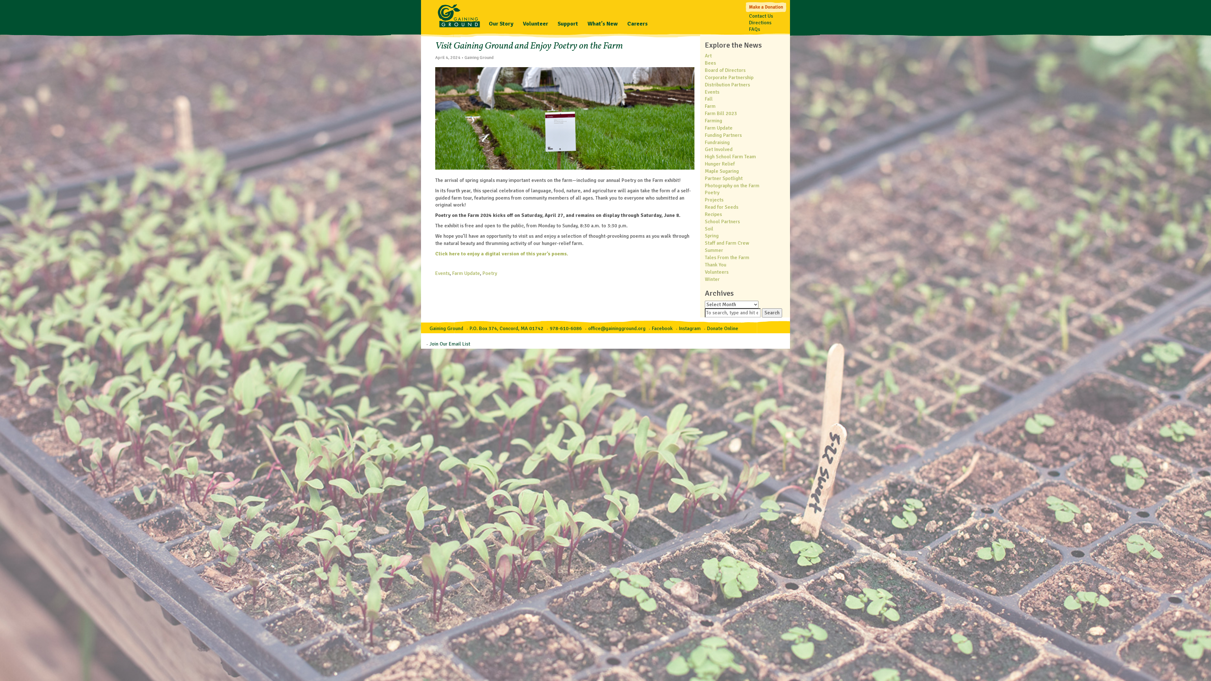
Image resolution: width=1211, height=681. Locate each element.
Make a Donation (766, 6)
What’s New (603, 23)
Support (568, 23)
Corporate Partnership (729, 77)
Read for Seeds (721, 207)
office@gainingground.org (617, 328)
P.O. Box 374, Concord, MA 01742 (506, 328)
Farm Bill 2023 (721, 113)
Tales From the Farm (727, 257)
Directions (760, 23)
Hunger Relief (720, 164)
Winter (712, 279)
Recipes (713, 214)
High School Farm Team (730, 157)
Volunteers (716, 272)
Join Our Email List (450, 344)
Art (708, 56)
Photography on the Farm (732, 186)
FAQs (754, 29)
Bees (710, 63)
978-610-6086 (566, 328)
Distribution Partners (727, 85)
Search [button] (772, 313)
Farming (713, 121)
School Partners (722, 221)
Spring (712, 236)
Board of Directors (725, 70)
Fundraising (717, 142)
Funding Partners (723, 135)
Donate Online (722, 328)
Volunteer (535, 23)
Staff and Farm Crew (727, 243)
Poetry (490, 273)
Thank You (715, 265)
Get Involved (719, 149)
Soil (709, 229)
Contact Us (761, 16)
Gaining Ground (459, 14)
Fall (709, 99)
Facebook (662, 328)
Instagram (690, 328)
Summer (714, 250)
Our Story (501, 23)
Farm (710, 106)
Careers (637, 23)
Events (442, 273)
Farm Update (466, 273)
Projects (714, 200)
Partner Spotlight (724, 178)
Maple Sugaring (722, 171)
